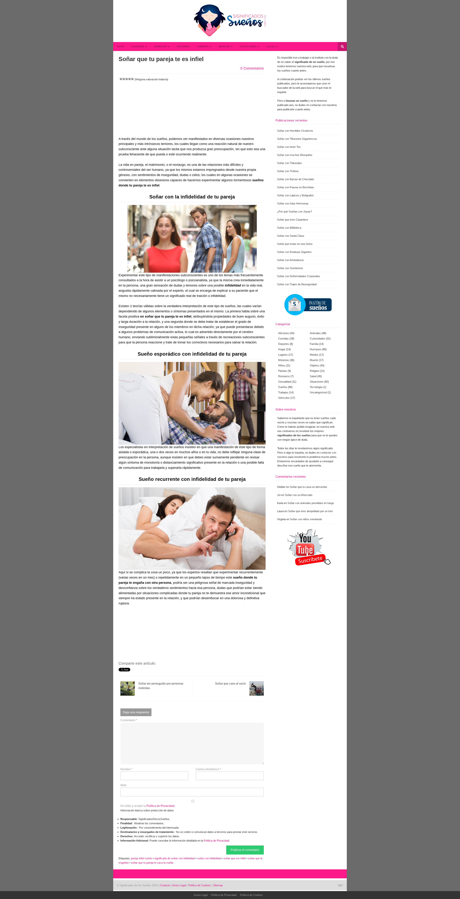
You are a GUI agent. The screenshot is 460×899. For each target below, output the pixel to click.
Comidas (203, 46)
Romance (284, 376)
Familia (314, 343)
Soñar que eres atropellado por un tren (310, 511)
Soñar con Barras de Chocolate (295, 179)
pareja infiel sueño (141, 858)
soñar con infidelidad (209, 858)
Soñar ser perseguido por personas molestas (160, 686)
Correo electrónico (208, 769)
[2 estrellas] (123, 78)
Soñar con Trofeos (288, 171)
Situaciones (248, 46)
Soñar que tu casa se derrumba (308, 486)
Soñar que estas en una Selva (294, 243)
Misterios (283, 360)
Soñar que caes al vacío (230, 683)
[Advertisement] (192, 107)
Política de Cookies (199, 885)
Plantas (282, 370)
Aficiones (183, 46)
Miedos (314, 354)
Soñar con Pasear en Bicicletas (295, 187)
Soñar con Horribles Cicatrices (295, 130)
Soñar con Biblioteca (289, 227)
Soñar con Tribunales (289, 163)
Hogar (281, 349)
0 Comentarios (252, 68)
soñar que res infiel (235, 858)
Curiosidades (317, 338)
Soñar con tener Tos (289, 146)
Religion (314, 370)
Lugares (283, 354)
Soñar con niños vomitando (306, 519)
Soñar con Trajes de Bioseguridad (297, 284)
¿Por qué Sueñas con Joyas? (294, 211)
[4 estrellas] (129, 78)
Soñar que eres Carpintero (292, 219)
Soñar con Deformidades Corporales (298, 276)
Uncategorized (318, 392)
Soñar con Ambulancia (290, 260)
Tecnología (316, 387)
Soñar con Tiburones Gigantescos (297, 138)
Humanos (138, 46)
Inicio (120, 46)
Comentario (128, 720)
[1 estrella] (120, 78)
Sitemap (218, 885)
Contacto (165, 885)
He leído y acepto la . (147, 805)
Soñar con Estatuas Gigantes (294, 251)
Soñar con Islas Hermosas (293, 203)
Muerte (314, 360)
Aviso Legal (179, 885)
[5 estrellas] (132, 78)
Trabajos (283, 392)
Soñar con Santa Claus (290, 235)
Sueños (282, 387)
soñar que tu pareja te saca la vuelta (152, 862)
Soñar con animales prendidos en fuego (311, 503)
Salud (270, 46)
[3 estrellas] (126, 78)
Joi (278, 494)
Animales (160, 46)
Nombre (126, 769)
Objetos (224, 46)
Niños (281, 365)
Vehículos (284, 397)
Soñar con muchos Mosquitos (294, 154)
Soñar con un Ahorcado (298, 494)
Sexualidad (284, 381)
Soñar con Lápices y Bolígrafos (295, 195)
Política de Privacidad (160, 805)
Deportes (283, 343)
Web (123, 785)
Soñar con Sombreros (290, 268)
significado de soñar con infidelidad (174, 858)
